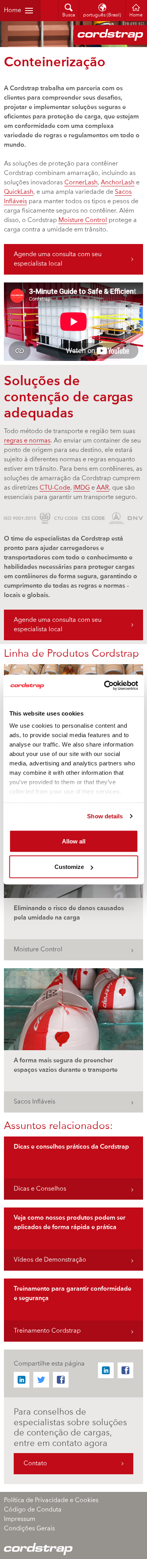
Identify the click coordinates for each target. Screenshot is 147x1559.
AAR (102, 488)
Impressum (19, 1519)
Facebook (61, 1380)
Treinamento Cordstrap (47, 1331)
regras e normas (27, 441)
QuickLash (18, 192)
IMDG (81, 488)
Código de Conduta (33, 1510)
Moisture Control (82, 220)
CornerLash (81, 183)
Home (12, 10)
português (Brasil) (102, 15)
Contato (35, 1464)
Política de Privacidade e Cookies (51, 1500)
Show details (105, 816)
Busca (68, 15)
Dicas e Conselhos (40, 1189)
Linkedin (21, 1380)
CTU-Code (55, 488)
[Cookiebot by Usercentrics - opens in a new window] (104, 686)
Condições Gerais (29, 1529)
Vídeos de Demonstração (50, 1260)
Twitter (41, 1380)
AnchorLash (117, 183)
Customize (69, 866)
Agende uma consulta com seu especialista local (58, 259)
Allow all (73, 841)
